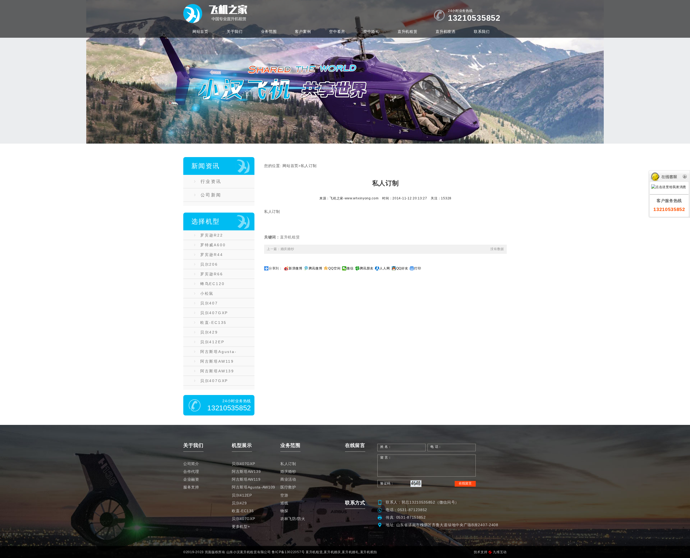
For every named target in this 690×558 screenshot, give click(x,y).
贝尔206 (209, 264)
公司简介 (191, 464)
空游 (284, 495)
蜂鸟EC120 (212, 284)
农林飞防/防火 (292, 519)
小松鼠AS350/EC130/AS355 (218, 294)
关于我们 (235, 31)
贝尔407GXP (214, 313)
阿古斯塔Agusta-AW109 (215, 352)
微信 (350, 268)
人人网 (385, 268)
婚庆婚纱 (288, 471)
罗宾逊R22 (211, 235)
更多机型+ (241, 526)
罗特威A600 (213, 245)
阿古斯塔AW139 (217, 371)
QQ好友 (402, 268)
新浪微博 (295, 268)
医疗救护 (288, 487)
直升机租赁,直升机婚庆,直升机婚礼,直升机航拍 (341, 552)
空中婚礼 (371, 31)
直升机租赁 (408, 31)
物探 (284, 511)
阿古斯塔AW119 (217, 361)
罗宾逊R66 (211, 274)
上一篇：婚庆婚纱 (280, 249)
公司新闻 (211, 195)
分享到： (275, 268)
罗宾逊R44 (211, 254)
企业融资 (191, 479)
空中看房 (337, 31)
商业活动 (288, 479)
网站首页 (200, 31)
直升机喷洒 (446, 31)
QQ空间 (334, 268)
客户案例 (303, 31)
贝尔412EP (212, 342)
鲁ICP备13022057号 (288, 552)
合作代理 (191, 471)
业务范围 (269, 31)
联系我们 (482, 31)
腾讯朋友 (367, 268)
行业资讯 (211, 181)
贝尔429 (209, 332)
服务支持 (191, 487)
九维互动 (500, 552)
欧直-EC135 (213, 322)
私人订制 (309, 166)
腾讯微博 (315, 268)
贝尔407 (209, 303)
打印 (417, 268)
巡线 (284, 503)
